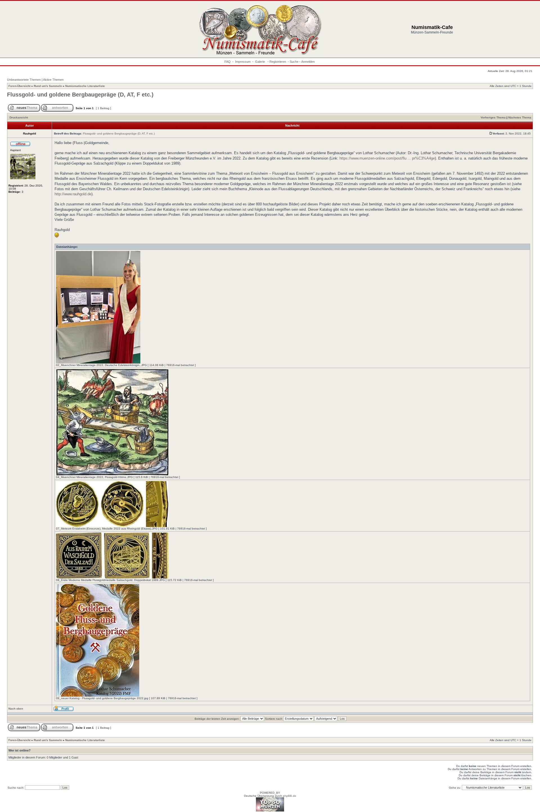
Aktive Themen (53, 79)
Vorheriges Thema (493, 117)
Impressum (243, 61)
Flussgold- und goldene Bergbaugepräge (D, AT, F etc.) (80, 94)
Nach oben (15, 708)
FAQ (227, 61)
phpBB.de (289, 795)
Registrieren (277, 61)
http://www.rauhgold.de (73, 194)
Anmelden (308, 61)
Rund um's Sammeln (48, 86)
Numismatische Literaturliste (85, 86)
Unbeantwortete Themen (24, 79)
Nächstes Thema (519, 117)
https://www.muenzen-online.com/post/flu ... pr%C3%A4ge (387, 158)
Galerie (260, 61)
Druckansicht (19, 117)
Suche (294, 61)
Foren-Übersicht (19, 86)
